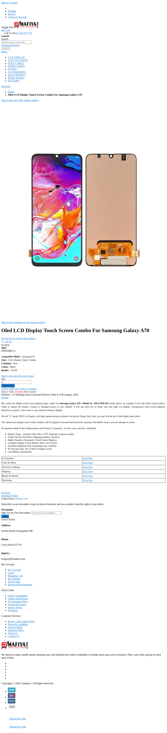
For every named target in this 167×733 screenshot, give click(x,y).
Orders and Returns (18, 598)
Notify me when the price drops (17, 376)
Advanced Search (10, 45)
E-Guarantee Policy (18, 601)
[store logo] (26, 27)
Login (11, 573)
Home (11, 91)
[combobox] (16, 42)
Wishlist (12, 11)
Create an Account (17, 17)
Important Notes (9, 495)
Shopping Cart (15, 575)
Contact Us (13, 636)
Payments (13, 610)
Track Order (14, 581)
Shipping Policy (16, 630)
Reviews (5, 492)
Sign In (11, 14)
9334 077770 (25, 33)
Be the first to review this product (18, 338)
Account (5, 86)
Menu (4, 51)
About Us (13, 633)
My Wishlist (14, 578)
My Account (14, 570)
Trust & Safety (15, 627)
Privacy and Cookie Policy (21, 621)
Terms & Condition (18, 624)
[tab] (83, 51)
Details (4, 397)
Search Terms (15, 607)
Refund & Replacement (20, 584)
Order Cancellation (17, 595)
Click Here (88, 458)
